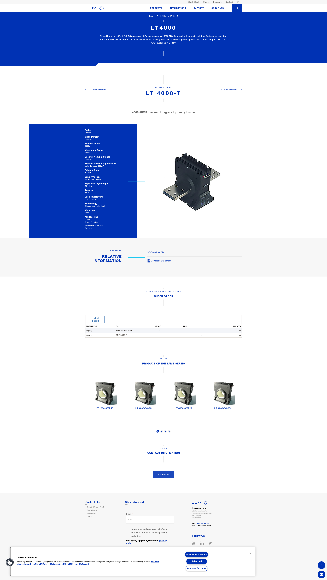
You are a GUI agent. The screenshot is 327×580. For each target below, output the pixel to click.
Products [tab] (156, 8)
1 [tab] (157, 431)
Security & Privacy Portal (95, 507)
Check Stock (193, 2)
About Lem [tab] (218, 8)
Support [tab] (199, 8)
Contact (229, 2)
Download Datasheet (160, 261)
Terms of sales (92, 510)
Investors (217, 2)
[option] (104, 396)
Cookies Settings (196, 568)
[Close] (250, 553)
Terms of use (91, 513)
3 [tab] (165, 431)
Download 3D (157, 252)
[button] (10, 562)
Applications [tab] (178, 8)
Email (128, 514)
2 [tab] (161, 431)
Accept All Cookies (196, 554)
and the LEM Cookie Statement (74, 564)
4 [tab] (169, 431)
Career (206, 2)
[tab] (237, 8)
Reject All (196, 561)
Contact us (163, 474)
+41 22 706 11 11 (204, 523)
